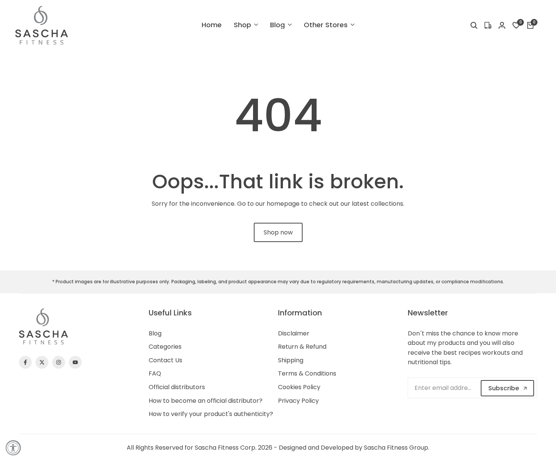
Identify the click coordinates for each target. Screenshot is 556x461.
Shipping (290, 360)
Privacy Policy (298, 400)
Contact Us (165, 360)
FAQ (155, 373)
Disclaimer (293, 333)
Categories (165, 346)
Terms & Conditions (307, 373)
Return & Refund (302, 346)
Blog (155, 333)
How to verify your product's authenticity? (211, 414)
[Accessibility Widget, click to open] (13, 447)
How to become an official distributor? (205, 400)
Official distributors (177, 387)
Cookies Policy (299, 387)
